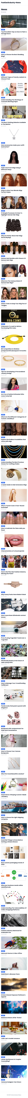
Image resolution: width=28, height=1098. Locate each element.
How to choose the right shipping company (12, 818)
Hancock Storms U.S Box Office (11, 953)
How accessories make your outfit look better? (12, 146)
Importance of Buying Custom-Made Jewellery (13, 795)
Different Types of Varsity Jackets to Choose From (13, 78)
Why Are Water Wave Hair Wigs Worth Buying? (11, 236)
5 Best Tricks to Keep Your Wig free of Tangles (13, 304)
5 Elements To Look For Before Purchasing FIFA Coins (11, 327)
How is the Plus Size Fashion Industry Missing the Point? (13, 573)
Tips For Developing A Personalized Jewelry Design (13, 372)
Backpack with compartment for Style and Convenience (12, 729)
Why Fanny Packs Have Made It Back (13, 594)
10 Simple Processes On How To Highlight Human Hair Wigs (11, 214)
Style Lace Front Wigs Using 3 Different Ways (11, 168)
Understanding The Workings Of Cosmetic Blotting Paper (12, 101)
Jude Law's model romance (10, 1038)
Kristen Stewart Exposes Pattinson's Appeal (13, 996)
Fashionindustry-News (11, 2)
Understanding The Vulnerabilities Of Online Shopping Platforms (13, 909)
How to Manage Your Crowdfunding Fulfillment (13, 684)
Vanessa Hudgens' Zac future (11, 1082)
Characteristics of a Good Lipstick (12, 551)
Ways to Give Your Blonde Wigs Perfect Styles (11, 191)
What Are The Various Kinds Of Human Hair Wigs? (11, 282)
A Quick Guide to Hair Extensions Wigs (14, 485)
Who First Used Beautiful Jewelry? (12, 774)
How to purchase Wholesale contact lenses (13, 616)
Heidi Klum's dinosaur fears (10, 974)
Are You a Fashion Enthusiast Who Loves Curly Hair (12, 395)
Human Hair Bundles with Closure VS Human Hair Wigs (13, 259)
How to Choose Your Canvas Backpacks (10, 752)
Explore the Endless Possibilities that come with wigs (13, 440)
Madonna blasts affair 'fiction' (11, 1018)
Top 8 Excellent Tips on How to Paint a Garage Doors (14, 33)
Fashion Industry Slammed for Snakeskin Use (11, 931)
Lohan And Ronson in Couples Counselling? (11, 1060)
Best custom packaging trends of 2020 (12, 863)
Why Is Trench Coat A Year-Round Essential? (12, 506)
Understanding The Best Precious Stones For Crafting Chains (12, 463)
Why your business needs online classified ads (12, 886)
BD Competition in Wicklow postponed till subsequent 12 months (13, 350)
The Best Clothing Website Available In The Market (13, 123)
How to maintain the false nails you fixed (13, 529)
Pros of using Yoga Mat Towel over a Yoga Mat (13, 639)
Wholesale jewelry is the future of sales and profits (12, 661)
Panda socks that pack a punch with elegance (13, 707)
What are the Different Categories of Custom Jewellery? (13, 418)
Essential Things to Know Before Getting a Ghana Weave (12, 841)
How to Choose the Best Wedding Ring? (12, 55)
